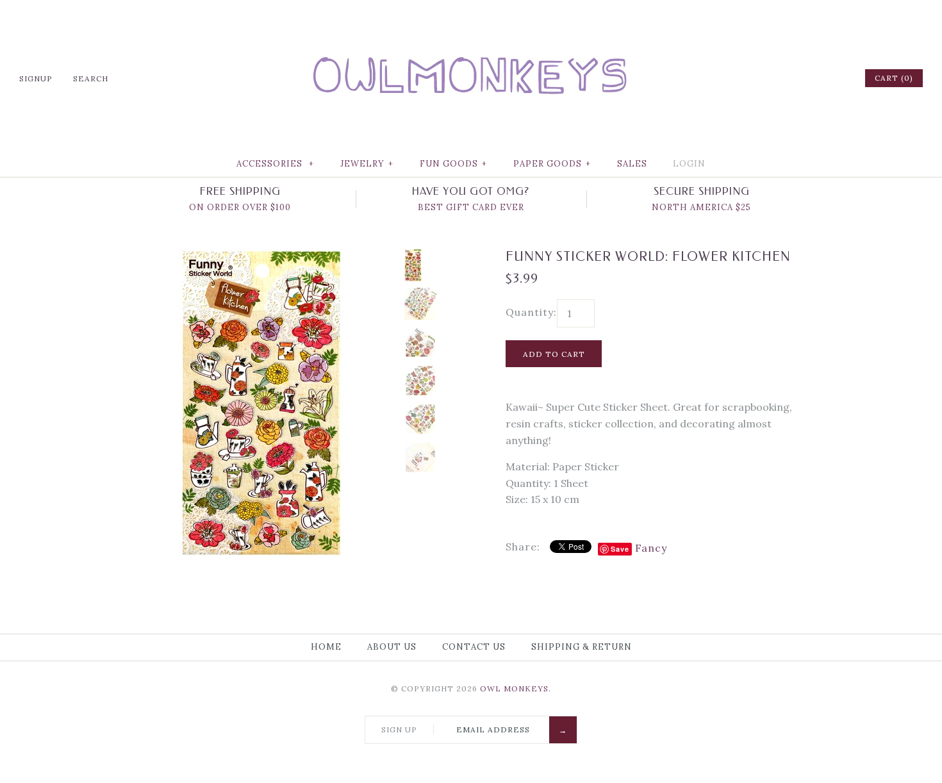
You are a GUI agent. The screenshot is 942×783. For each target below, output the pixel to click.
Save (620, 549)
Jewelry (366, 163)
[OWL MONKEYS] (471, 19)
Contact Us (474, 646)
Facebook (770, 78)
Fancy (651, 547)
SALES (632, 163)
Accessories (275, 163)
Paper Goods (552, 163)
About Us (392, 646)
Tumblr (836, 78)
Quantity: (531, 312)
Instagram (820, 78)
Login (689, 163)
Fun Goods (453, 163)
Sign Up (399, 729)
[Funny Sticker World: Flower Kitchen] (261, 257)
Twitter (786, 78)
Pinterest (803, 78)
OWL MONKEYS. (515, 688)
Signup (36, 78)
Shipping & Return (581, 646)
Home (326, 646)
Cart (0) (894, 78)
